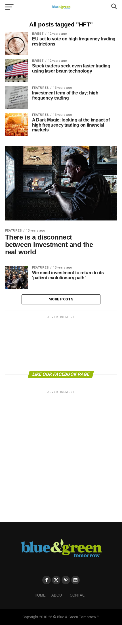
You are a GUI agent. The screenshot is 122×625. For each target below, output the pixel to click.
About (57, 595)
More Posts (61, 299)
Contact (78, 595)
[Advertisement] (61, 343)
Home (40, 595)
